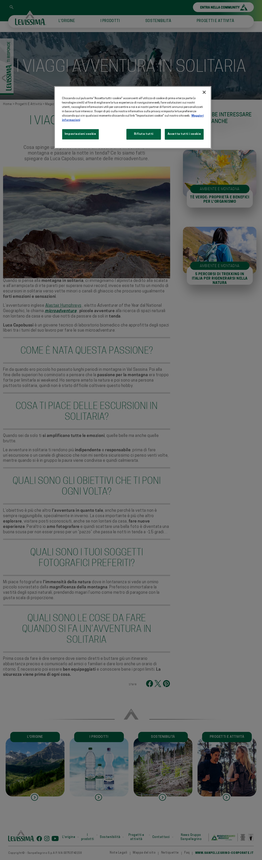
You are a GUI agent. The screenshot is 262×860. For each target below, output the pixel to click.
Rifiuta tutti (144, 134)
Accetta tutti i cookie (184, 134)
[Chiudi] (204, 92)
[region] (132, 117)
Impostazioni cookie (80, 134)
